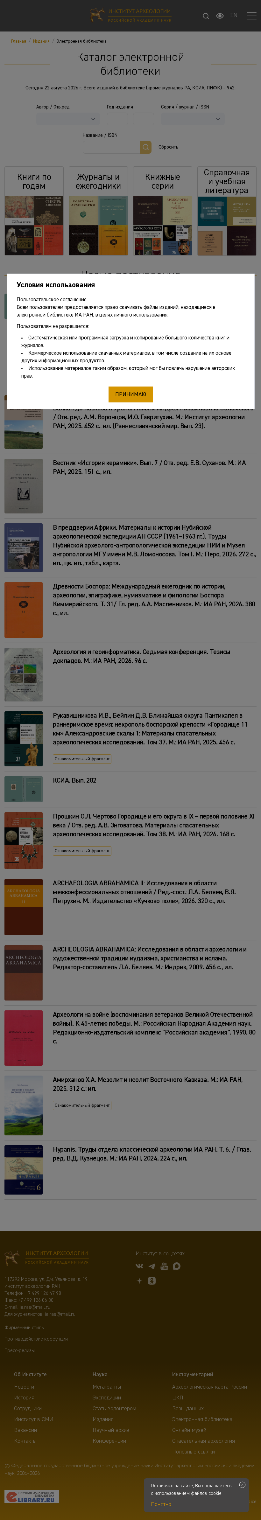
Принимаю (130, 394)
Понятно (161, 1504)
